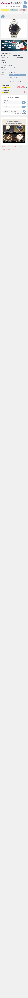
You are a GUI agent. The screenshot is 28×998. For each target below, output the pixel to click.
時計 (10, 63)
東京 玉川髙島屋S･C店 (17, 75)
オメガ (10, 65)
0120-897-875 (16, 2)
